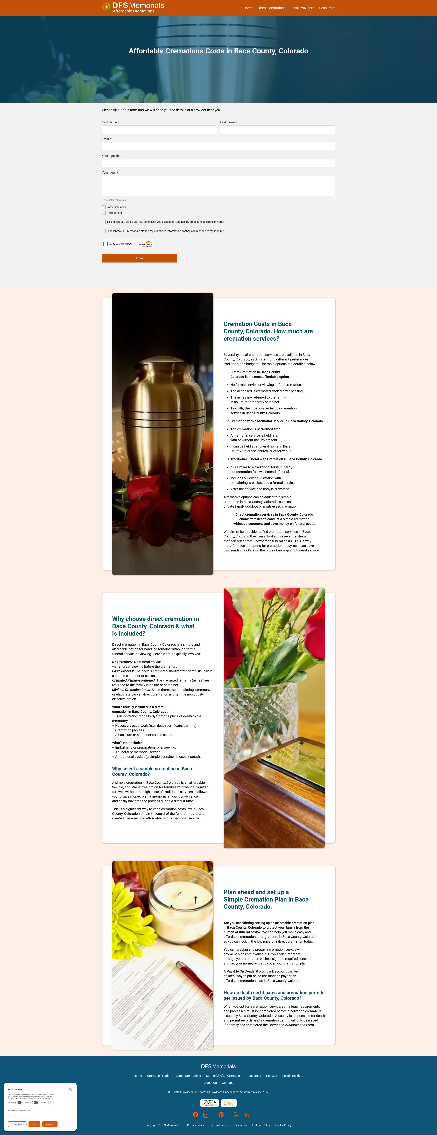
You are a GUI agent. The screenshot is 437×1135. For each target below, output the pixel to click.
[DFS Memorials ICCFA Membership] (209, 1103)
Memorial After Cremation (224, 1075)
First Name (110, 122)
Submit (140, 258)
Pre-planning (114, 212)
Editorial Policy (261, 1125)
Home (248, 8)
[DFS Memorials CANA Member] (228, 1103)
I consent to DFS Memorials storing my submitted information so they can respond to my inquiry (165, 231)
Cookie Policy (283, 1125)
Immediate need (116, 207)
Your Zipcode (112, 155)
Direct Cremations (271, 8)
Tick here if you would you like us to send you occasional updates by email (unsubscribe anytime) (165, 221)
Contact (227, 1082)
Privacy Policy (195, 1125)
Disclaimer (240, 1125)
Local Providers (302, 8)
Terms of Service (219, 1125)
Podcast (271, 1075)
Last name (228, 122)
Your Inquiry (110, 172)
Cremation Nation (159, 1075)
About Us (210, 1082)
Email (106, 139)
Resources (327, 8)
